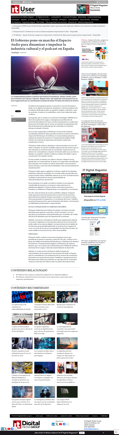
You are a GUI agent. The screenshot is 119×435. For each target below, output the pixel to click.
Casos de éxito (85, 19)
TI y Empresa (16, 22)
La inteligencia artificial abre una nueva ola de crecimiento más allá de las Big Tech (44, 402)
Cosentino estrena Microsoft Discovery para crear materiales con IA (44, 307)
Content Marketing (94, 17)
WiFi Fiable (40, 22)
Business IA (72, 22)
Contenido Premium (69, 17)
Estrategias (16, 19)
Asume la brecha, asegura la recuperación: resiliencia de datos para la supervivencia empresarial (94, 42)
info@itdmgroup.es (91, 429)
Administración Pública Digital (18, 119)
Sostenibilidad (73, 19)
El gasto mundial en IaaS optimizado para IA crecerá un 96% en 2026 (21, 353)
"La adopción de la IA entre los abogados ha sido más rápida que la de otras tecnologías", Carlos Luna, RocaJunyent (94, 124)
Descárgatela (95, 10)
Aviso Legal (39, 416)
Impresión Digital (28, 22)
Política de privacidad (82, 416)
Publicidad (104, 416)
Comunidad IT (56, 17)
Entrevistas (82, 17)
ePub (103, 200)
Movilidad (94, 19)
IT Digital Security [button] (42, 17)
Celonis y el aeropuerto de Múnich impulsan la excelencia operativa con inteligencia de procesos (21, 378)
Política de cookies (51, 416)
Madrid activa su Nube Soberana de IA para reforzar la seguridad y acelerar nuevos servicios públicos (67, 378)
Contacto (95, 416)
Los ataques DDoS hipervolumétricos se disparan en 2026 (64, 402)
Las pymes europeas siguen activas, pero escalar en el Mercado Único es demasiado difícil (22, 403)
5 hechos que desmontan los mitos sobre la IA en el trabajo (93, 219)
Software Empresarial (85, 22)
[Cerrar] (103, 432)
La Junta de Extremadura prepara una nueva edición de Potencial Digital (22, 329)
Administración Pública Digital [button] (22, 17)
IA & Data (54, 19)
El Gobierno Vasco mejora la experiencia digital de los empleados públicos (42, 275)
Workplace (63, 19)
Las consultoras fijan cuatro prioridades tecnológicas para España (44, 353)
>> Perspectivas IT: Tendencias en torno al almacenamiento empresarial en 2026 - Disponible (45, 31)
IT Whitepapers (44, 19)
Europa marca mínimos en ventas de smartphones (66, 306)
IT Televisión (33, 19)
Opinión (24, 19)
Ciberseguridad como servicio (56, 22)
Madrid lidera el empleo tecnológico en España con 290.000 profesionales (43, 377)
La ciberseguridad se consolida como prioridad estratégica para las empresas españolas (67, 330)
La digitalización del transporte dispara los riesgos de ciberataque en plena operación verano (66, 354)
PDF (97, 200)
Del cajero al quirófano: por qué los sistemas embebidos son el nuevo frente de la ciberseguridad (93, 243)
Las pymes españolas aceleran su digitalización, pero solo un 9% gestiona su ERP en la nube (44, 330)
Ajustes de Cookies (66, 416)
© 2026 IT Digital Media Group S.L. (22, 416)
